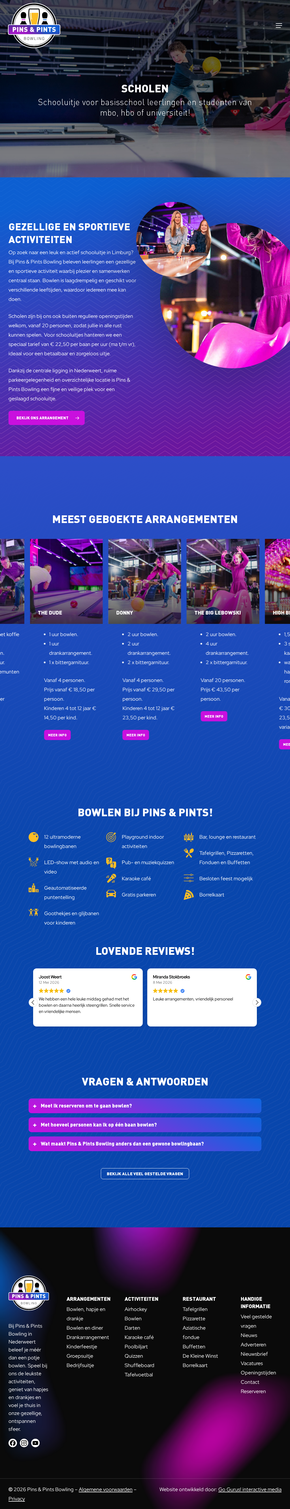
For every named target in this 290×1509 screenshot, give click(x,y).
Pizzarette (194, 1318)
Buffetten (194, 1346)
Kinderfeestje (82, 1346)
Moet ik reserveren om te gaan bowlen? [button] (86, 1105)
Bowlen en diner (85, 1328)
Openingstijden (258, 1372)
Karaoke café (139, 1337)
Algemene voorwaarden (106, 1489)
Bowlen (133, 1318)
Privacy (16, 1498)
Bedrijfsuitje (80, 1365)
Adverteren (253, 1344)
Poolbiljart (136, 1346)
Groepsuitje (80, 1356)
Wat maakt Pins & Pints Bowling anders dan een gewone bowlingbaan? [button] (122, 1143)
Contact (250, 1382)
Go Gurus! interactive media (250, 1489)
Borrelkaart (195, 1365)
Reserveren (253, 1391)
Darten (132, 1328)
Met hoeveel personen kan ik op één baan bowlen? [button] (99, 1124)
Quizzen (134, 1356)
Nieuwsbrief (254, 1354)
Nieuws (249, 1335)
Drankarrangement (88, 1337)
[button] (279, 25)
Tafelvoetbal (139, 1374)
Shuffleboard (139, 1365)
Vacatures (252, 1363)
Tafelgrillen (195, 1309)
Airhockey (136, 1309)
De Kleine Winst (200, 1356)
